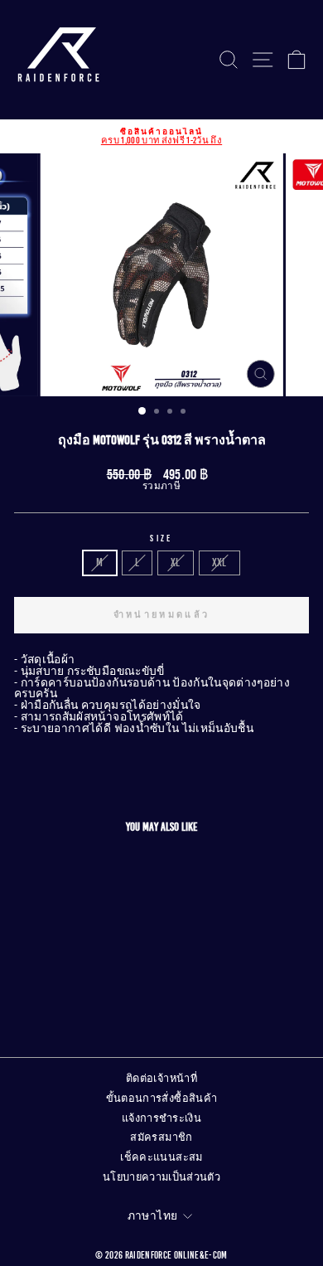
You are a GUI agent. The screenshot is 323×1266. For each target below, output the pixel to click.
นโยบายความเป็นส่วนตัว (161, 1177)
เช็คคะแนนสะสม (161, 1157)
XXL (219, 562)
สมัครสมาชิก (161, 1137)
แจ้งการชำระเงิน (161, 1118)
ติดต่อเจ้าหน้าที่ (161, 1078)
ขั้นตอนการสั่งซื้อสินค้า (162, 1098)
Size (161, 538)
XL (176, 562)
